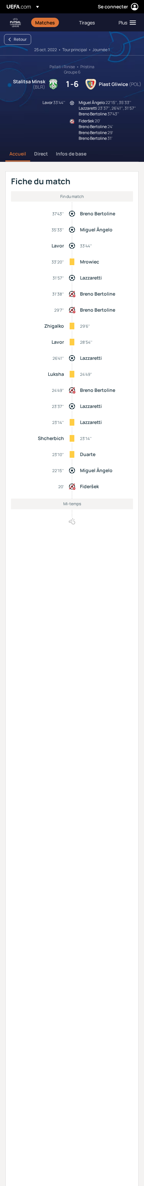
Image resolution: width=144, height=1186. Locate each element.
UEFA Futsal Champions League (15, 22)
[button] (125, 22)
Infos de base (71, 153)
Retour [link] (20, 39)
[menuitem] (51, 22)
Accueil (17, 153)
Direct (41, 153)
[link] (45, 22)
